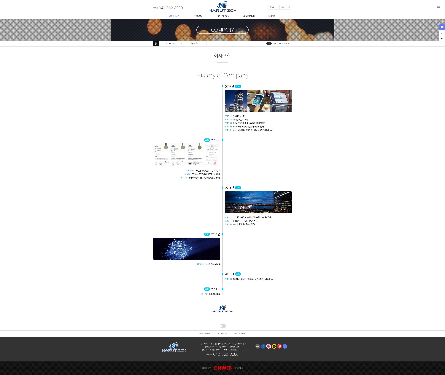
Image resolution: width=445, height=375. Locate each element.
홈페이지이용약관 (221, 333)
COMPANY (174, 16)
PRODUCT (198, 16)
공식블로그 (273, 7)
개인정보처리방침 (205, 333)
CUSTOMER (249, 16)
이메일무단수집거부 (239, 333)
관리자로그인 (285, 7)
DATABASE (223, 16)
